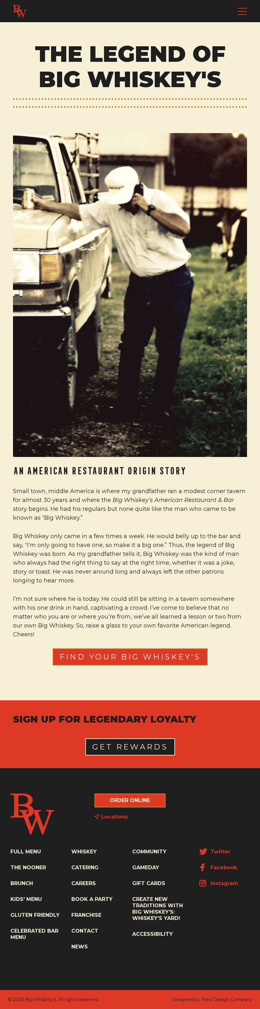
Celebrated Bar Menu (34, 934)
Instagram (223, 883)
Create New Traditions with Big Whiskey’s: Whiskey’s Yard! (157, 908)
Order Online (130, 800)
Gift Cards (148, 883)
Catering (85, 867)
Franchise (86, 915)
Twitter (220, 852)
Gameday (145, 867)
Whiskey (84, 852)
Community (149, 852)
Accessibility (152, 934)
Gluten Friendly (35, 915)
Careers (83, 883)
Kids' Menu (26, 899)
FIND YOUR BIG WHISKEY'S (130, 656)
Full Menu (25, 852)
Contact (84, 931)
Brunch (21, 883)
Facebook (223, 867)
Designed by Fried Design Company (212, 999)
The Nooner (28, 867)
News (79, 947)
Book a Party (92, 899)
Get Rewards (130, 746)
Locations (114, 817)
